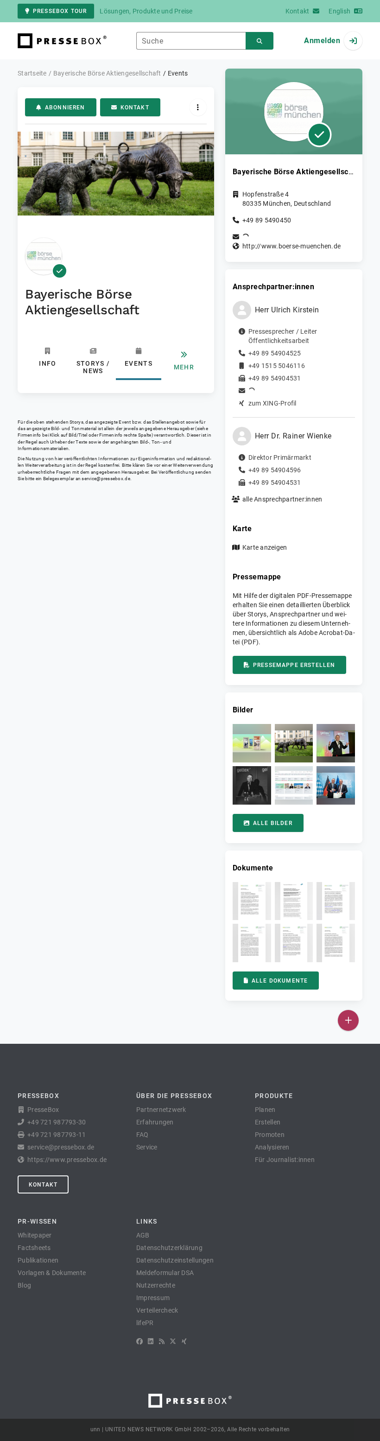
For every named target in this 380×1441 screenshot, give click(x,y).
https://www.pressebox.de (67, 1159)
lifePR (145, 1323)
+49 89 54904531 (274, 378)
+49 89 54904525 (274, 353)
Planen (265, 1109)
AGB (143, 1235)
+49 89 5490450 (266, 220)
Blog (24, 1285)
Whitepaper (35, 1235)
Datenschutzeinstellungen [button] (175, 1260)
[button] (252, 743)
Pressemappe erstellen (294, 665)
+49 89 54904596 (274, 470)
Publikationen (38, 1260)
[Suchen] (259, 41)
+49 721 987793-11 (56, 1134)
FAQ (142, 1134)
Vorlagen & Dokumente (52, 1272)
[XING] (184, 1341)
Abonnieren (65, 107)
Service (147, 1147)
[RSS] (162, 1341)
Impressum (153, 1297)
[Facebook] (139, 1341)
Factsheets (34, 1247)
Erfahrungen (155, 1122)
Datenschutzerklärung (169, 1247)
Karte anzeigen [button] (264, 547)
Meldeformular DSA (165, 1272)
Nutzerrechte (155, 1285)
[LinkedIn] (150, 1341)
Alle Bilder (272, 823)
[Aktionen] (198, 107)
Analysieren (272, 1147)
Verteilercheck (157, 1310)
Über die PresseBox (174, 1095)
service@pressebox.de (106, 478)
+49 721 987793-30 (56, 1122)
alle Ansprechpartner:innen (282, 499)
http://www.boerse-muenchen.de (291, 246)
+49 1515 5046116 (276, 365)
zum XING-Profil (272, 403)
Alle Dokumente (280, 981)
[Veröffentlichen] (348, 1020)
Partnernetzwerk (161, 1109)
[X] (173, 1341)
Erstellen (267, 1122)
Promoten (270, 1134)
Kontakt (134, 107)
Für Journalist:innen (285, 1159)
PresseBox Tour (60, 11)
